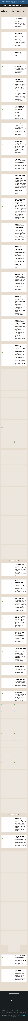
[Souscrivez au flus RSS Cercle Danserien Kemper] (14, 1019)
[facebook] (26, 1012)
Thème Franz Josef (20, 1015)
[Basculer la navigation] (25, 5)
